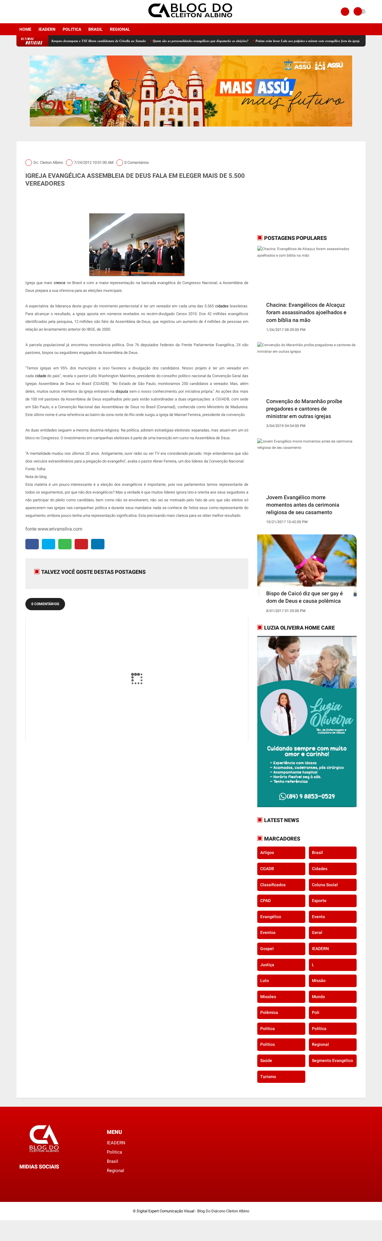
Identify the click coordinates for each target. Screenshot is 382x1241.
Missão (319, 980)
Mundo (318, 996)
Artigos (267, 852)
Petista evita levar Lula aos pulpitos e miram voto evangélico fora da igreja (282, 41)
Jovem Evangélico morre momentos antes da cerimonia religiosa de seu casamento (302, 504)
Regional (120, 29)
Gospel (267, 948)
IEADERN (47, 29)
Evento (318, 916)
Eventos (267, 932)
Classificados (273, 884)
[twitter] (48, 544)
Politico (267, 1044)
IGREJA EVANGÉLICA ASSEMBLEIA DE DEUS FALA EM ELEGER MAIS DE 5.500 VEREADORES (135, 179)
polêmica (269, 1012)
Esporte (319, 900)
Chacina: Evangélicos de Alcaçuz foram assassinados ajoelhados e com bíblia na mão (306, 312)
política (319, 1028)
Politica (72, 29)
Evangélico (270, 916)
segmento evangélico (332, 1060)
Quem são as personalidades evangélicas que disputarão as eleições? (175, 41)
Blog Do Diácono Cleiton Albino (223, 1211)
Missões (268, 996)
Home (25, 29)
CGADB (267, 868)
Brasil (95, 29)
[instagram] (26, 11)
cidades (319, 868)
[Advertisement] (294, 187)
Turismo (268, 1076)
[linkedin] (97, 544)
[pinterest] (81, 544)
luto (264, 980)
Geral (317, 932)
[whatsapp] (65, 544)
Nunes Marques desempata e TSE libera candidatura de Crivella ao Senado (68, 41)
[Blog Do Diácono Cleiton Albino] (191, 20)
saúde (266, 1060)
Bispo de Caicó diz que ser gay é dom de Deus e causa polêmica (304, 597)
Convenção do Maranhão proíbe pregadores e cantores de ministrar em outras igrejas (304, 408)
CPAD (265, 900)
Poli (315, 1012)
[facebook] (18, 11)
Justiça (267, 964)
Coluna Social (325, 884)
